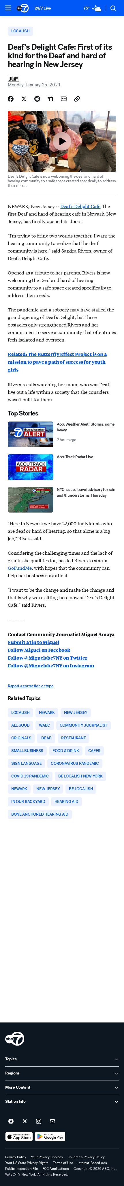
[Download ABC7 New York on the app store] (19, 1136)
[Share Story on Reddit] (37, 99)
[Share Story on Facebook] (11, 99)
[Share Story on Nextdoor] (50, 99)
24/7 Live (43, 8)
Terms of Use (63, 1163)
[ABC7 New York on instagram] (38, 1121)
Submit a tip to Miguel (33, 642)
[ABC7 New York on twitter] (25, 1121)
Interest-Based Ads (92, 1163)
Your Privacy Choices (47, 1157)
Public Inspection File (21, 1168)
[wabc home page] (14, 1039)
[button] (8, 8)
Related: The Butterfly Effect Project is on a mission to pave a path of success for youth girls (57, 362)
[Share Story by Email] (64, 99)
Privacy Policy (15, 1157)
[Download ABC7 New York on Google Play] (50, 1136)
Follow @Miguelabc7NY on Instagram (51, 665)
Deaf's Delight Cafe (80, 206)
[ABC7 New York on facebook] (11, 1121)
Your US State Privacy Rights (26, 1163)
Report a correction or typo (30, 686)
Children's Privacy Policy (86, 1157)
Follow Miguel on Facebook (39, 650)
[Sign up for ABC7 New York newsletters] (52, 1121)
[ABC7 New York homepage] (22, 8)
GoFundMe (20, 567)
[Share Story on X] (24, 99)
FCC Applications (55, 1168)
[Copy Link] (77, 99)
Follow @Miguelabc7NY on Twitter (47, 657)
